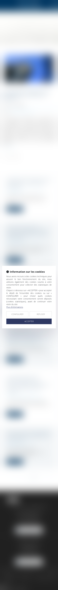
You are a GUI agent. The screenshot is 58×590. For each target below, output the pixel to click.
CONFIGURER (17, 314)
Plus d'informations (14, 307)
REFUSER (41, 314)
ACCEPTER (29, 321)
